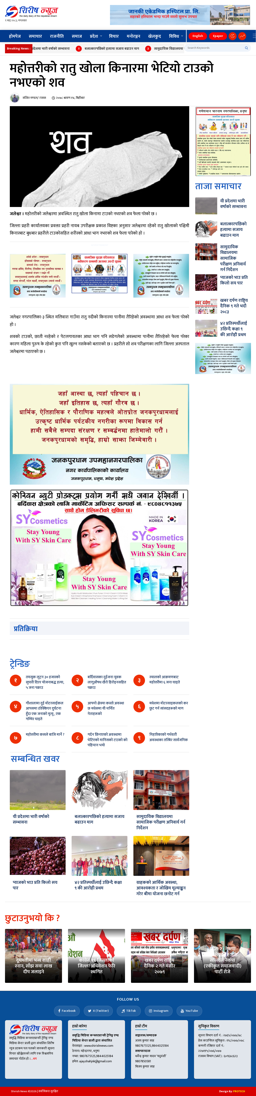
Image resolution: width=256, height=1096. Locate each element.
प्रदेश (94, 36)
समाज (77, 36)
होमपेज (15, 36)
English (198, 36)
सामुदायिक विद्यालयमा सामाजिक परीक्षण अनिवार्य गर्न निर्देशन (172, 48)
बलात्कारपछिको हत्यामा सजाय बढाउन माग (90, 48)
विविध (174, 36)
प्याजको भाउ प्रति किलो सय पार (35, 885)
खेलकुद (154, 36)
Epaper (218, 36)
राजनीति (57, 36)
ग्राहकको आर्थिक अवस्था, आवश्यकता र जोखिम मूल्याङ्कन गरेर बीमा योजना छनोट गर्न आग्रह (161, 891)
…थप (34, 1058)
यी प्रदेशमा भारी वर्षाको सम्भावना (31, 819)
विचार (114, 36)
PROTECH (239, 1091)
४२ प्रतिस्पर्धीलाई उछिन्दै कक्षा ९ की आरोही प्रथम (98, 885)
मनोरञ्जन (133, 36)
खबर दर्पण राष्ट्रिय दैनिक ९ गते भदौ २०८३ (234, 306)
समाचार (35, 36)
